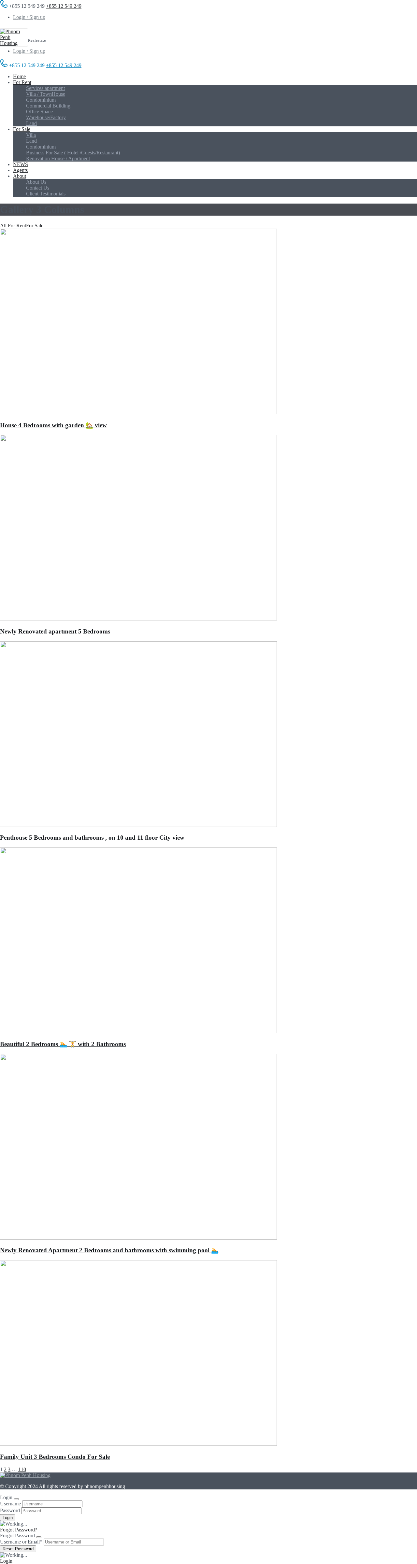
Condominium (41, 100)
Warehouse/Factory (46, 117)
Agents (20, 170)
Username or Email (21, 1541)
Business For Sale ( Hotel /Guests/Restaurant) (73, 152)
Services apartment (45, 88)
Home (19, 76)
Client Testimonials (45, 193)
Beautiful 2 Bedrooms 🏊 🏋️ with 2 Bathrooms (63, 1044)
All (3, 225)
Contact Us (37, 188)
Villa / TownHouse (45, 94)
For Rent (22, 82)
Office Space (39, 111)
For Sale (21, 129)
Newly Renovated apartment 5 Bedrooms (55, 631)
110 (22, 1469)
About (19, 176)
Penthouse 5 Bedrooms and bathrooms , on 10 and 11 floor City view (92, 837)
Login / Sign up (29, 17)
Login (6, 1561)
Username (10, 1503)
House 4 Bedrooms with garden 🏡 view (53, 425)
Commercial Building (48, 105)
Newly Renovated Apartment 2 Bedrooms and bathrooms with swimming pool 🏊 (109, 1250)
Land (31, 123)
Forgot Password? (18, 1529)
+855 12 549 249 (63, 6)
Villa (31, 135)
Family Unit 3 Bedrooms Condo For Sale (55, 1456)
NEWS (20, 164)
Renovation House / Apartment (58, 158)
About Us (36, 182)
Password (10, 1510)
